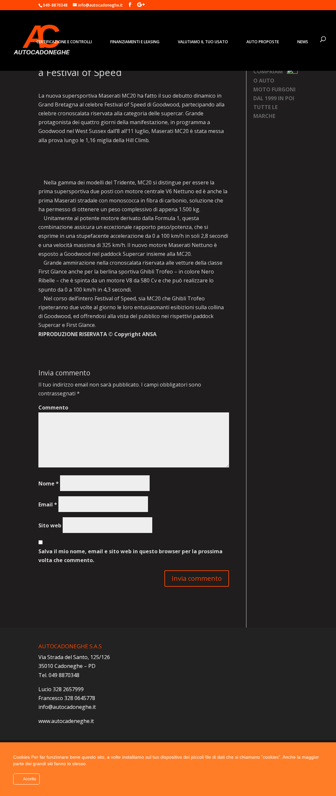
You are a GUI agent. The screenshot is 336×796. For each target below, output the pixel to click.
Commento (53, 407)
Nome (48, 483)
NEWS (302, 42)
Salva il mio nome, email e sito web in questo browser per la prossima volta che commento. (130, 556)
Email (47, 504)
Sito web (49, 525)
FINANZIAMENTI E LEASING (134, 42)
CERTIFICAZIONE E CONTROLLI (64, 42)
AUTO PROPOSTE (262, 42)
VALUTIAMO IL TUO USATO (203, 42)
